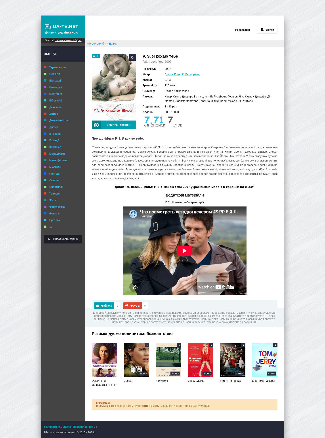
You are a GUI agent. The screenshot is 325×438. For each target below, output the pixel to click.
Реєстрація (242, 29)
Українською (57, 67)
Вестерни (55, 93)
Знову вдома (196, 380)
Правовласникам (84, 426)
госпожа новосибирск (68, 40)
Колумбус (162, 380)
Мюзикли (55, 167)
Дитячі (53, 113)
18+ (51, 226)
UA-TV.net (63, 27)
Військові (55, 100)
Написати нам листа (57, 426)
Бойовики (55, 87)
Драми (53, 127)
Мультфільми (58, 160)
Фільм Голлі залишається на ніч (104, 382)
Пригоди (54, 173)
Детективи (56, 107)
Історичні (55, 133)
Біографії (55, 80)
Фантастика (57, 206)
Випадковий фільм (65, 239)
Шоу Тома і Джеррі (263, 380)
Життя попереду (230, 380)
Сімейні (54, 180)
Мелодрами (57, 153)
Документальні (59, 120)
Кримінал (55, 147)
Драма (169, 74)
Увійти (270, 29)
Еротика (54, 220)
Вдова (128, 380)
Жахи (52, 200)
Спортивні (56, 187)
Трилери (54, 193)
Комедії (54, 140)
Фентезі (54, 213)
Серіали (54, 74)
